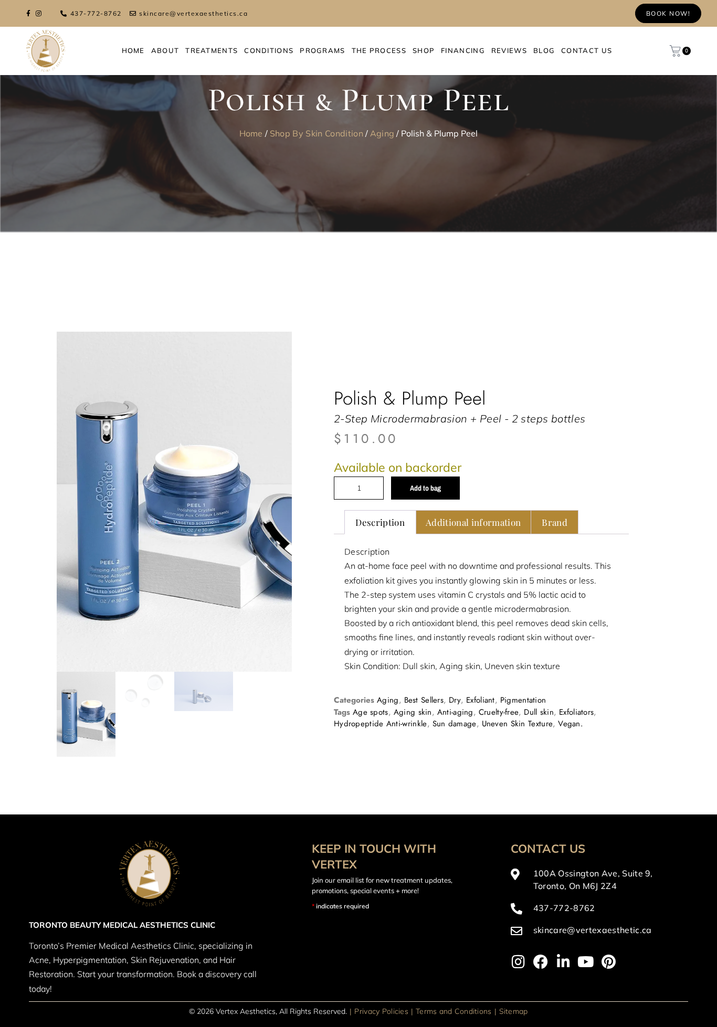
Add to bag (425, 445)
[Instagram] (518, 877)
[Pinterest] (608, 877)
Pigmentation (523, 657)
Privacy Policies (381, 926)
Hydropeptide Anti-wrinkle (380, 681)
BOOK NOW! (668, 13)
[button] (269, 354)
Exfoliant (480, 657)
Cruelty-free (499, 669)
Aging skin (413, 669)
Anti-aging (455, 669)
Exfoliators (576, 669)
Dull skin (539, 669)
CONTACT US (586, 50)
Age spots (370, 669)
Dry (455, 657)
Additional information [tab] (473, 479)
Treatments (211, 50)
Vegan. (570, 681)
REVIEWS (509, 50)
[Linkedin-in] (563, 877)
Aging (382, 133)
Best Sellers (424, 657)
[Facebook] (540, 877)
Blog (544, 50)
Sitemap (513, 926)
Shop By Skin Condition (316, 133)
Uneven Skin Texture (517, 681)
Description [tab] (380, 479)
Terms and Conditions (454, 926)
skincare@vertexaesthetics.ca (193, 13)
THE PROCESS (379, 50)
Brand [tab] (554, 479)
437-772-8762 (96, 13)
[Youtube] (585, 877)
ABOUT (165, 50)
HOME (133, 50)
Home (251, 133)
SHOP (424, 50)
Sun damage (455, 681)
